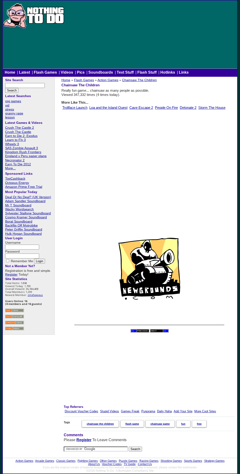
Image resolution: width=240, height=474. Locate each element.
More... (10, 168)
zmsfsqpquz (35, 295)
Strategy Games (214, 461)
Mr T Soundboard (18, 205)
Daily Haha (164, 411)
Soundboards (100, 72)
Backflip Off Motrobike (21, 225)
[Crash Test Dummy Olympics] (140, 332)
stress (9, 109)
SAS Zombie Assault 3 (21, 148)
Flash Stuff (147, 72)
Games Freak (130, 411)
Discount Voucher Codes (81, 411)
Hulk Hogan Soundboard (23, 233)
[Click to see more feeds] (14, 330)
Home (10, 72)
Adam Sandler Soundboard (25, 201)
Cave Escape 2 (141, 108)
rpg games (13, 101)
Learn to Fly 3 (15, 140)
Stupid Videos (109, 411)
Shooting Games (171, 461)
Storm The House (211, 108)
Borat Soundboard (18, 221)
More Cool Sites (205, 411)
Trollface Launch (74, 108)
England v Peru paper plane (26, 156)
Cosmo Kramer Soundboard (26, 217)
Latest (24, 72)
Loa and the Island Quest (108, 108)
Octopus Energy (17, 183)
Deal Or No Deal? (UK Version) (28, 197)
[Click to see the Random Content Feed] (14, 324)
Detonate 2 (188, 108)
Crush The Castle (18, 132)
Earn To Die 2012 (18, 164)
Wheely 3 (12, 144)
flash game (132, 423)
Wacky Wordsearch (19, 209)
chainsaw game (160, 423)
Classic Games (65, 461)
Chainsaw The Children (139, 80)
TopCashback (15, 178)
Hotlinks (167, 72)
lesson (10, 117)
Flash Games (45, 72)
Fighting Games (88, 461)
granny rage (14, 113)
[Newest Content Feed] (14, 312)
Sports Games (193, 461)
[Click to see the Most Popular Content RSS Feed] (14, 318)
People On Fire (166, 108)
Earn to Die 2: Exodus (21, 136)
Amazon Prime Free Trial (23, 187)
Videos (67, 72)
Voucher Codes (112, 464)
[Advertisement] (151, 35)
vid (7, 105)
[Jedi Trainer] (159, 332)
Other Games (108, 461)
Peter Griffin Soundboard (23, 229)
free (199, 423)
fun (183, 423)
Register (83, 440)
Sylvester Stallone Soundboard (28, 213)
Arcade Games (44, 461)
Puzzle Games (128, 461)
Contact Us (145, 464)
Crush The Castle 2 (19, 127)
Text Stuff (125, 72)
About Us (94, 464)
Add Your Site (183, 411)
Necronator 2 (15, 160)
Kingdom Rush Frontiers (23, 152)
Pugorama (148, 411)
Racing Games (148, 461)
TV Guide (130, 464)
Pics (81, 72)
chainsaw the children (100, 423)
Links (184, 72)
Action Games (108, 80)
